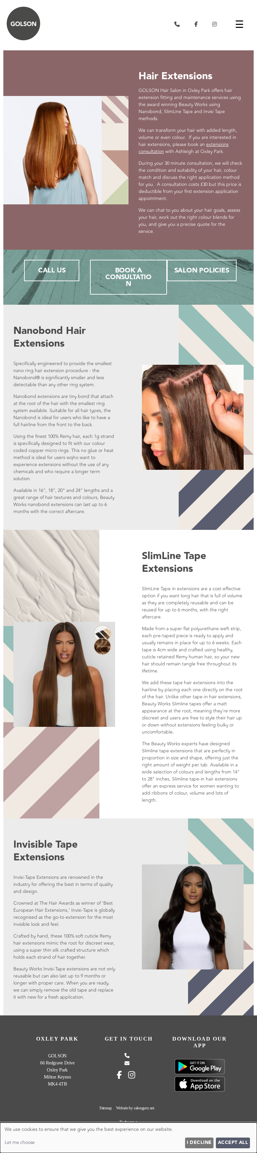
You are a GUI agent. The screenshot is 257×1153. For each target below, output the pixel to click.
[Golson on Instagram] (214, 24)
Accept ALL (233, 1142)
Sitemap (105, 1108)
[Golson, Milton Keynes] (23, 39)
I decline (199, 1142)
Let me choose (20, 1142)
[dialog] (128, 1137)
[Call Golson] (177, 24)
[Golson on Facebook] (196, 24)
